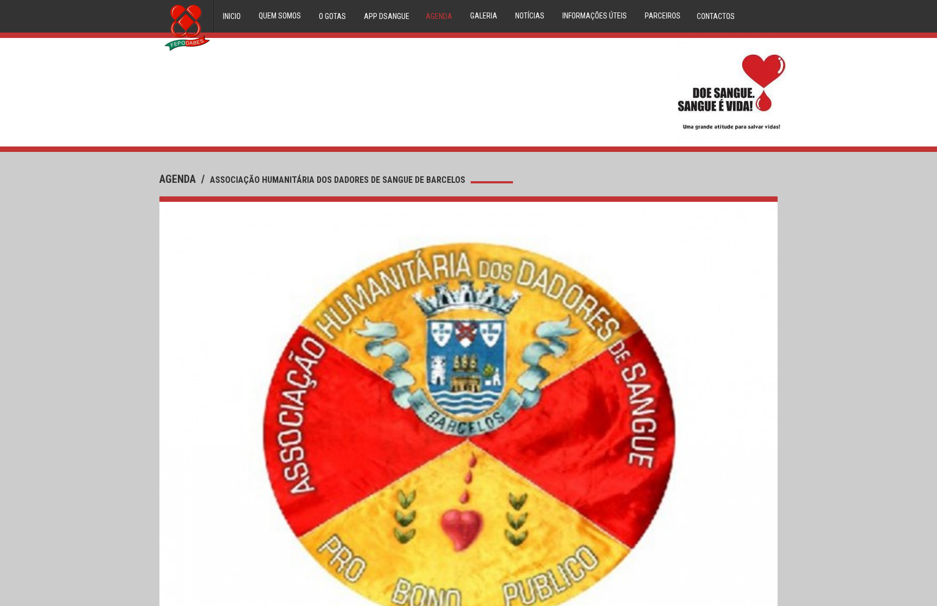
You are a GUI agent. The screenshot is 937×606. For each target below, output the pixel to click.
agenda (178, 179)
